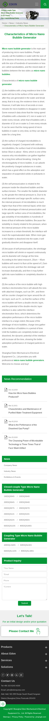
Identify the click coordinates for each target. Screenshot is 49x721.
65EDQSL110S (10, 551)
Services (6, 660)
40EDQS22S (9, 520)
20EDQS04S (9, 502)
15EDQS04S (9, 496)
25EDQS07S (9, 508)
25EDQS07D (24, 508)
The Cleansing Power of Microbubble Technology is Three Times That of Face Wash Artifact (25, 444)
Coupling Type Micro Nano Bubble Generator (23, 537)
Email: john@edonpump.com (13, 690)
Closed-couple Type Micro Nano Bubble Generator (22, 488)
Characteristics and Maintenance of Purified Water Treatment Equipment (25, 411)
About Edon (8, 653)
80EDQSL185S (27, 551)
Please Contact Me (22, 631)
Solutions (7, 666)
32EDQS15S (24, 514)
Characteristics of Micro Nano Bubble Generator (24, 26)
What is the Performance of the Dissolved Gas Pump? (22, 427)
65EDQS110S (9, 526)
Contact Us (8, 680)
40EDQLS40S (9, 545)
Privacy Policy (17, 717)
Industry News (22, 23)
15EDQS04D (24, 496)
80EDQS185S (25, 526)
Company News (10, 465)
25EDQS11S (9, 514)
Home (4, 23)
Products (6, 646)
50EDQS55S (24, 520)
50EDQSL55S (26, 545)
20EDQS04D (24, 502)
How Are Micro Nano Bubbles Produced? (22, 395)
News (11, 23)
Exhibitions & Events (12, 477)
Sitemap (6, 717)
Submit (24, 603)
